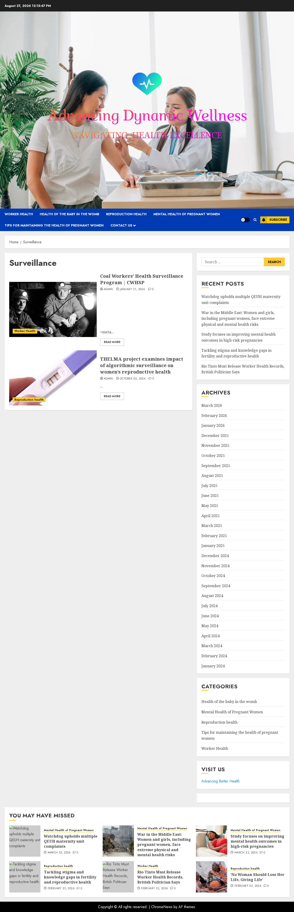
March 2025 (211, 525)
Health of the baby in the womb (69, 214)
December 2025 (215, 435)
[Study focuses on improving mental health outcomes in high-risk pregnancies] (211, 841)
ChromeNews (161, 906)
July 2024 (209, 605)
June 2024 (210, 615)
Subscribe (278, 219)
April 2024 (210, 635)
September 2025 (215, 465)
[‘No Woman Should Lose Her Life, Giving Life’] (211, 876)
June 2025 (210, 495)
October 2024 (213, 575)
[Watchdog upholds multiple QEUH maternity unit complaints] (24, 841)
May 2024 (209, 625)
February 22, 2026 (248, 886)
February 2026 (214, 415)
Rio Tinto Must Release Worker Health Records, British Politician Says (160, 877)
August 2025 (212, 475)
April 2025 (210, 515)
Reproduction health (126, 214)
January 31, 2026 (132, 289)
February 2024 (214, 655)
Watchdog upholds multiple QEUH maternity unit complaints (70, 841)
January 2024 (213, 665)
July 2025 (209, 485)
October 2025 (213, 455)
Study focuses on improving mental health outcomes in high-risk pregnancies (257, 841)
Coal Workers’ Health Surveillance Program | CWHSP (141, 279)
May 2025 (209, 505)
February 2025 (214, 535)
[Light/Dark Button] (245, 220)
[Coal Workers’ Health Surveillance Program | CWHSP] (53, 309)
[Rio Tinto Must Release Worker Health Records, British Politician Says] (118, 876)
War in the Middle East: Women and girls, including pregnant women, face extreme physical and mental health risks (238, 318)
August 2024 (212, 595)
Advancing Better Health (220, 781)
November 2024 (215, 565)
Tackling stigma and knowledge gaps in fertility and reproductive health (70, 877)
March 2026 (211, 405)
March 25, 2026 (59, 853)
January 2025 (213, 545)
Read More (112, 342)
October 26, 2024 (132, 379)
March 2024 (211, 645)
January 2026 (213, 425)
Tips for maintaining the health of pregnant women (54, 225)
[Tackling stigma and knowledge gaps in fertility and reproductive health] (24, 876)
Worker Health (19, 214)
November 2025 (215, 445)
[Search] (255, 219)
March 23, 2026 (246, 853)
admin (108, 289)
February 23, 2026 (61, 888)
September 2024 (215, 585)
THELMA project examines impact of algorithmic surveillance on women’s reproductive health (141, 365)
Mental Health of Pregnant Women (186, 214)
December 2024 (215, 555)
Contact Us (121, 225)
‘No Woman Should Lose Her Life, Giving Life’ (257, 877)
